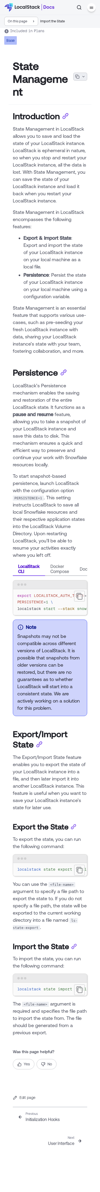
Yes (27, 1064)
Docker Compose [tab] (59, 569)
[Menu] (91, 7)
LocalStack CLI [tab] (29, 569)
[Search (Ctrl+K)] (79, 7)
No (49, 1064)
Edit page (27, 1097)
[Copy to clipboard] (79, 596)
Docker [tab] (86, 569)
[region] (50, 602)
